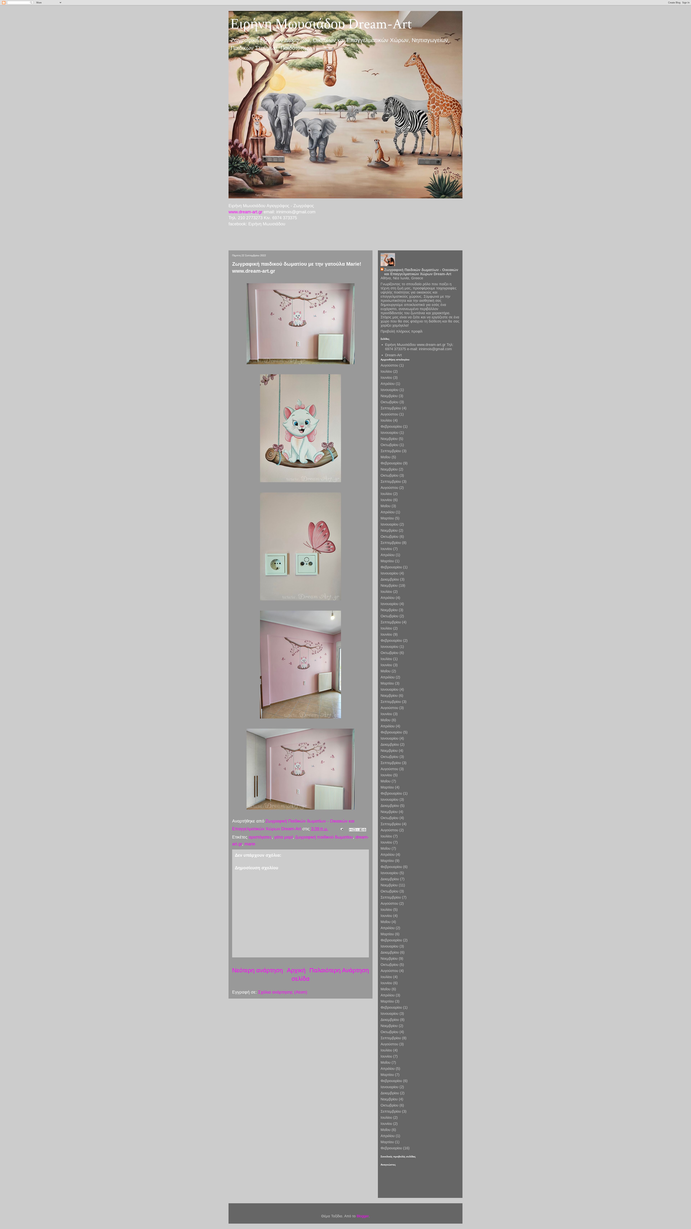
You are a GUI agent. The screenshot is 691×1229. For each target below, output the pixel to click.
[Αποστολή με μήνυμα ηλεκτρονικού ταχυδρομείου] (351, 830)
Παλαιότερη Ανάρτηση (339, 970)
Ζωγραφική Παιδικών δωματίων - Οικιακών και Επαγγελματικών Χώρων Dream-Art (421, 272)
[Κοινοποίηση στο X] (357, 830)
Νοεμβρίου (389, 396)
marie (250, 843)
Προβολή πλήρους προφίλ (402, 331)
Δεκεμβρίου (390, 579)
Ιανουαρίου (389, 390)
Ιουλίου (386, 371)
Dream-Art (393, 355)
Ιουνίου (386, 378)
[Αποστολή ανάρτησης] (341, 828)
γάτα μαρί (283, 837)
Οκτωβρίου (389, 402)
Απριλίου (388, 384)
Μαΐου (385, 457)
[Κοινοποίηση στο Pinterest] (364, 830)
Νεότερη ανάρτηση (257, 970)
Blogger (363, 1216)
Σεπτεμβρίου (391, 408)
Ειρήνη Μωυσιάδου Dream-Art (321, 24)
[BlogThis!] (354, 830)
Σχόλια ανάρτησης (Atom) (282, 992)
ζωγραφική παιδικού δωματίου (324, 837)
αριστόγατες (260, 837)
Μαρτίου (387, 518)
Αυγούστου (389, 365)
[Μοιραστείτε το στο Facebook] (361, 830)
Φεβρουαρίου (391, 426)
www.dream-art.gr (245, 211)
